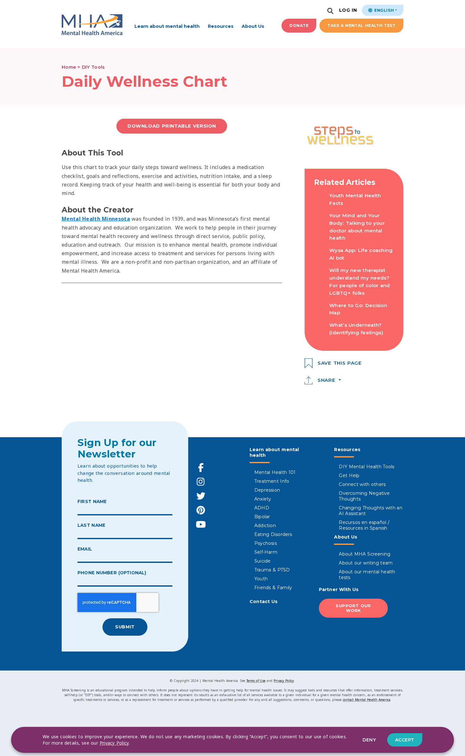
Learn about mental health (167, 26)
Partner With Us (339, 589)
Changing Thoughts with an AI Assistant (370, 510)
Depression (267, 490)
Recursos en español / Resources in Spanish (364, 525)
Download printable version (171, 126)
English (383, 10)
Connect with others (362, 484)
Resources (220, 26)
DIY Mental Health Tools (366, 466)
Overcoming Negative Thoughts (364, 496)
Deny (369, 740)
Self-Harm (265, 552)
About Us (253, 26)
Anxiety (262, 499)
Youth (261, 579)
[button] (331, 11)
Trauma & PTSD (272, 570)
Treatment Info (271, 481)
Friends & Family (273, 587)
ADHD (261, 508)
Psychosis (265, 543)
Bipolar (262, 517)
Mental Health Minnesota (96, 218)
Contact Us (264, 601)
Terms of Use (255, 680)
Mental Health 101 (274, 472)
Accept (404, 740)
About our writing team (366, 563)
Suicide (262, 561)
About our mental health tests (367, 574)
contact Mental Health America (366, 699)
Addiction (265, 525)
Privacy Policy (284, 680)
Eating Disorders (273, 534)
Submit (124, 626)
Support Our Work (353, 608)
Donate (298, 25)
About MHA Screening (364, 554)
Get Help (349, 475)
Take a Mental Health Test (361, 25)
